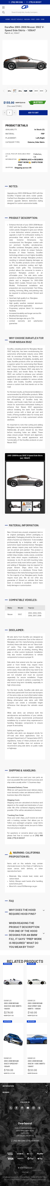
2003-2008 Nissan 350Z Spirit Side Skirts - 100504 (35, 1006)
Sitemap (25, 1172)
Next (46, 90)
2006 (30, 616)
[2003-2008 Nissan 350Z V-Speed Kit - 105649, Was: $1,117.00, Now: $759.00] (13, 1039)
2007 (35, 616)
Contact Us (41, 1180)
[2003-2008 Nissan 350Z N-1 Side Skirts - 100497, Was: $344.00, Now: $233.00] (37, 1039)
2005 (39, 613)
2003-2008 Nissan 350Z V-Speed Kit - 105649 (11, 1064)
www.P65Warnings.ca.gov (27, 886)
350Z (20, 614)
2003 (30, 613)
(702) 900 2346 (17, 2)
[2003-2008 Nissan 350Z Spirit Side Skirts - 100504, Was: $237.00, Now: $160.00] (37, 981)
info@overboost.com (11, 1177)
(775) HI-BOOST (35, 2)
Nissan (10, 614)
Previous (4, 90)
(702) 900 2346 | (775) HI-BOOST (26, 1141)
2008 (39, 616)
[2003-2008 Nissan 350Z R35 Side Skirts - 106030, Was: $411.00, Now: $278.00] (13, 981)
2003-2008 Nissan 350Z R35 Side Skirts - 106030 (13, 1006)
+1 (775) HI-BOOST (14, 1180)
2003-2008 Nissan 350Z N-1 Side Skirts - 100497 (37, 1064)
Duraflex (10, 27)
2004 (35, 613)
